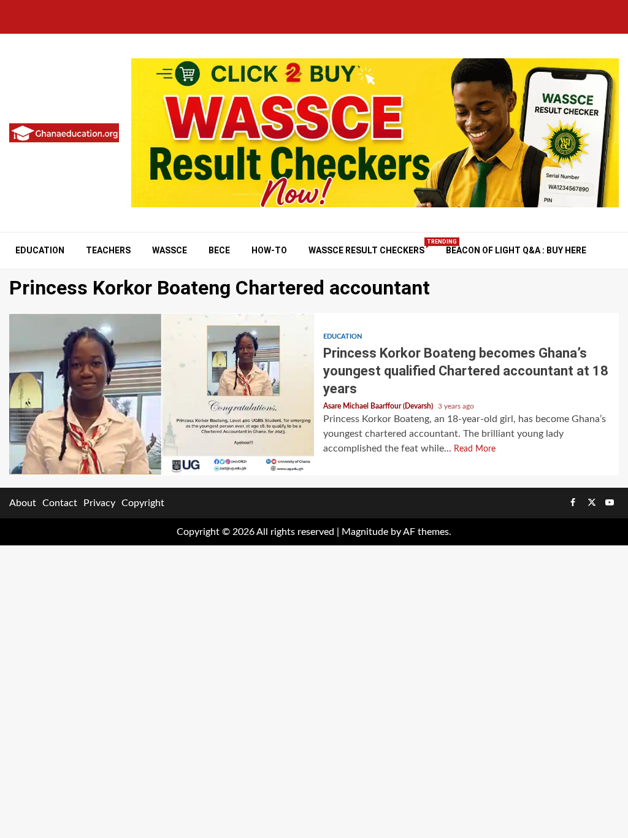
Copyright (142, 503)
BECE (219, 250)
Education (39, 250)
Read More (475, 449)
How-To (269, 250)
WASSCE (169, 250)
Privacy (99, 503)
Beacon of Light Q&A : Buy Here (516, 250)
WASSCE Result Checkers (366, 250)
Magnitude (365, 532)
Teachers (108, 250)
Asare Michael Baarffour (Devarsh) (379, 406)
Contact (59, 503)
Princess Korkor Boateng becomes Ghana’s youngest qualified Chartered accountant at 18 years (161, 394)
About (22, 503)
